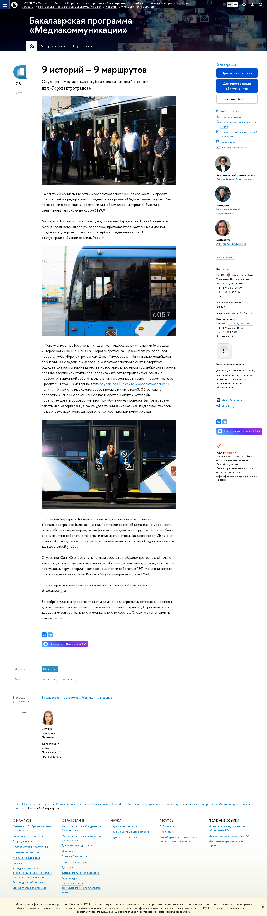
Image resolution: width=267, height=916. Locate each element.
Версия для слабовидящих (29, 882)
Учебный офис (225, 257)
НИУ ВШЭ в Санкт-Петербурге (32, 804)
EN (235, 4)
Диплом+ (67, 867)
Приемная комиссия (237, 73)
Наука (116, 820)
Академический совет (234, 147)
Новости (18, 808)
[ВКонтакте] (218, 421)
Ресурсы (167, 820)
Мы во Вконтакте (232, 400)
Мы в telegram (230, 406)
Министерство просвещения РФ (229, 836)
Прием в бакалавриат (75, 856)
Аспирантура (69, 878)
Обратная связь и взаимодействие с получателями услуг (81, 888)
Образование (73, 820)
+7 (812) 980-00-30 (240, 323)
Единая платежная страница (29, 887)
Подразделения (22, 841)
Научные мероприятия (124, 826)
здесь (232, 904)
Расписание (227, 142)
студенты (49, 679)
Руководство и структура (28, 836)
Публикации (167, 832)
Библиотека (167, 826)
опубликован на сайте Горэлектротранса (134, 383)
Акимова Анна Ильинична (231, 243)
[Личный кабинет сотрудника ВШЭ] (252, 4)
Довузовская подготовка (77, 845)
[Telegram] (224, 421)
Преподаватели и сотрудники (31, 847)
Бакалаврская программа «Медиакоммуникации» (80, 25)
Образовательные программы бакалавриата (81, 804)
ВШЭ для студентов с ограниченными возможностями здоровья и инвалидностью (32, 873)
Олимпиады (69, 851)
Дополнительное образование (81, 872)
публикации (67, 679)
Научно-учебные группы (125, 837)
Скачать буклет (237, 99)
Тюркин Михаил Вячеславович (234, 179)
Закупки (17, 863)
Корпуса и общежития (26, 857)
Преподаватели (230, 117)
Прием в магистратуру (75, 862)
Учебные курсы (229, 111)
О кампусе (22, 820)
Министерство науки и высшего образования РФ (228, 828)
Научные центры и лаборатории (130, 832)
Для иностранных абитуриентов (237, 86)
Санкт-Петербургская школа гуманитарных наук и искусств (148, 804)
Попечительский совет (27, 852)
